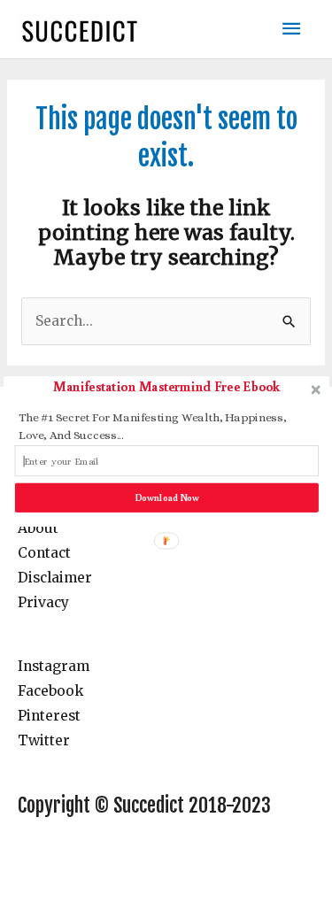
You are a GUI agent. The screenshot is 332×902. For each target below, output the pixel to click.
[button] (166, 386)
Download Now (166, 497)
